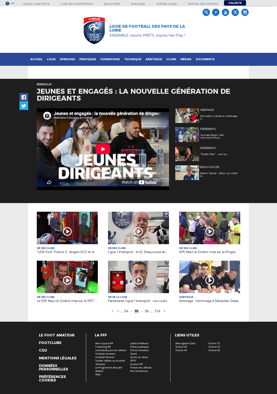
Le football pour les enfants (111, 350)
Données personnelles (53, 367)
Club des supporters (77, 4)
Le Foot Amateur (57, 335)
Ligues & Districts (36, 4)
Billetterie (112, 4)
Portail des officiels (203, 4)
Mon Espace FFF (104, 343)
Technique (132, 59)
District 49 (181, 350)
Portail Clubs (166, 4)
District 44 (181, 347)
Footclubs (50, 343)
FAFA (98, 374)
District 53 (214, 347)
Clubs (171, 59)
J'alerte (235, 3)
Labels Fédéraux (139, 343)
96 (147, 311)
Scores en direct (139, 357)
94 (126, 311)
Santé (133, 353)
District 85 (214, 350)
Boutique (138, 4)
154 (157, 311)
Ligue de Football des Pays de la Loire (147, 28)
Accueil (36, 59)
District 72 (214, 343)
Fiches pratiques (139, 347)
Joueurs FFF (136, 364)
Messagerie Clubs (186, 343)
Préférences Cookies (52, 378)
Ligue (51, 59)
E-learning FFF (103, 347)
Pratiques (87, 59)
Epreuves (67, 59)
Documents (205, 59)
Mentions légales (57, 358)
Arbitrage (154, 59)
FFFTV (133, 360)
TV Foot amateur (139, 350)
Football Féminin (104, 357)
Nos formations (139, 371)
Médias (186, 59)
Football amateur (105, 353)
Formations (110, 59)
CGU (43, 350)
